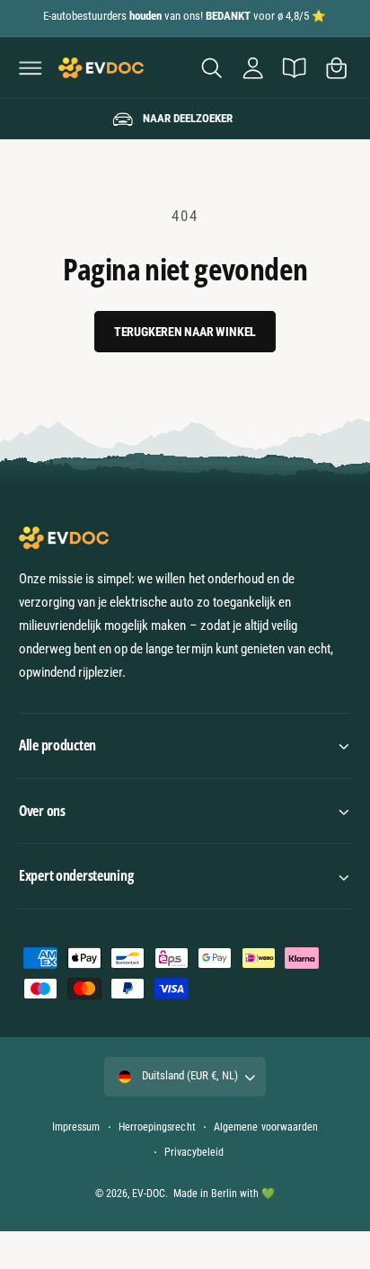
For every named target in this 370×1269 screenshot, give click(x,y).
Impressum (76, 1127)
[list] (185, 119)
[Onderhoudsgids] (294, 67)
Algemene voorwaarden (265, 1127)
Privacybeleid (194, 1152)
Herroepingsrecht (157, 1127)
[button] (30, 67)
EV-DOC (148, 1193)
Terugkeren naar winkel (185, 331)
